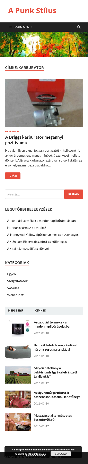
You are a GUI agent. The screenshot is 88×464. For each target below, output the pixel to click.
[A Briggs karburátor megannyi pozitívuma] (44, 104)
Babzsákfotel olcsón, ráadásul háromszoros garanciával (55, 347)
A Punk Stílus (32, 10)
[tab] (15, 311)
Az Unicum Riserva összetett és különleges (37, 241)
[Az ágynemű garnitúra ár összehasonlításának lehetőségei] (18, 393)
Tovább (11, 174)
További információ (35, 453)
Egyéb (11, 274)
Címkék (40, 310)
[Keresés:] (44, 194)
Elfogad (61, 454)
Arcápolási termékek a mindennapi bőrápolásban (41, 220)
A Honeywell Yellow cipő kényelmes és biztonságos (43, 234)
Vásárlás (13, 288)
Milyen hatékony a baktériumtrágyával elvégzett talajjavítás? (55, 372)
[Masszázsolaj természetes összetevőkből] (18, 416)
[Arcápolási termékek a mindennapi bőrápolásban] (18, 322)
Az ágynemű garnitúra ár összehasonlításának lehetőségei (57, 395)
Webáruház (12, 131)
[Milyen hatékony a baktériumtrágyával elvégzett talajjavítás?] (18, 368)
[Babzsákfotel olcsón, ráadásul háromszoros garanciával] (18, 345)
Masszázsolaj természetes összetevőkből (53, 417)
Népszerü (15, 310)
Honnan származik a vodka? (26, 227)
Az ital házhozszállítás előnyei (28, 248)
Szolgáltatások (17, 281)
